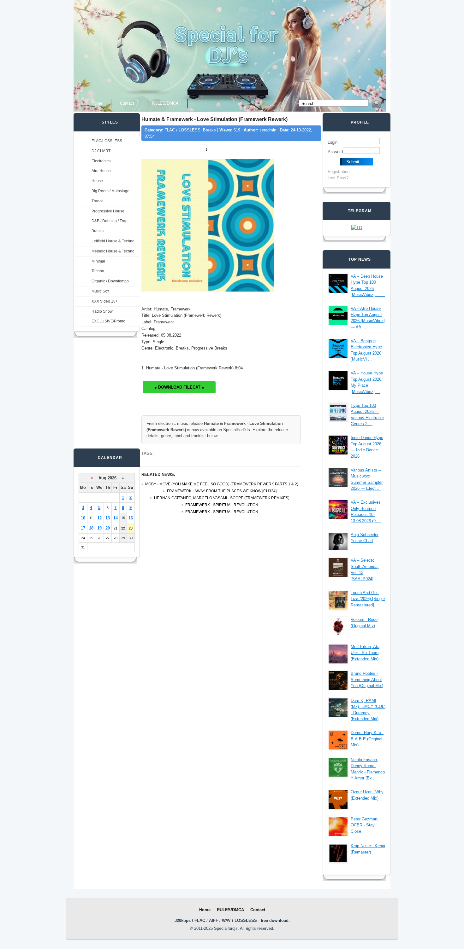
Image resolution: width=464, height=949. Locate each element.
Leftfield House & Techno (113, 241)
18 (91, 528)
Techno (98, 271)
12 (99, 518)
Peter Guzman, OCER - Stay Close (364, 825)
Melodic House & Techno (113, 251)
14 (115, 518)
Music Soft (100, 291)
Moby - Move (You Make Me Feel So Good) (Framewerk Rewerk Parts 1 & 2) (221, 484)
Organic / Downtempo (110, 281)
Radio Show (102, 311)
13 (107, 518)
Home (97, 103)
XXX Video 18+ (105, 301)
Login (332, 142)
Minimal (98, 261)
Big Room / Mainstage (110, 191)
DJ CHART (101, 151)
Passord (335, 151)
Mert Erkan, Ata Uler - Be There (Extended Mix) (365, 652)
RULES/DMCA (165, 103)
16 (130, 518)
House (97, 181)
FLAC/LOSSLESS (107, 141)
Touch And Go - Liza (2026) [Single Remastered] (368, 598)
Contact (127, 103)
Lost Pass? (338, 178)
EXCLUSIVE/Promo (108, 321)
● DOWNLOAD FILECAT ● (179, 387)
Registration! (339, 171)
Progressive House (108, 211)
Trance (98, 201)
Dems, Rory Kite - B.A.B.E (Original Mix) (367, 738)
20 (107, 528)
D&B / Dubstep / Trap (110, 221)
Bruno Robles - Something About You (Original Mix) (367, 679)
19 (99, 528)
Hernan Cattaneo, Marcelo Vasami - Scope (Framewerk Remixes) (221, 498)
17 (83, 528)
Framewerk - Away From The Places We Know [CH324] (222, 491)
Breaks (98, 231)
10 (83, 518)
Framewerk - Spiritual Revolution (221, 505)
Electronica (101, 161)
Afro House (101, 171)
